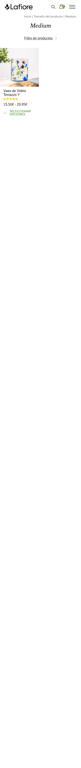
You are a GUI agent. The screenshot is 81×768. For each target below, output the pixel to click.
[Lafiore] (19, 6)
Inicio (27, 16)
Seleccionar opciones (20, 113)
